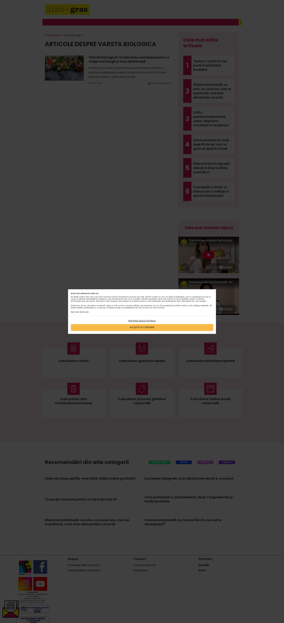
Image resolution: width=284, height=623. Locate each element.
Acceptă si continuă (142, 327)
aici (87, 312)
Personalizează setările (142, 321)
